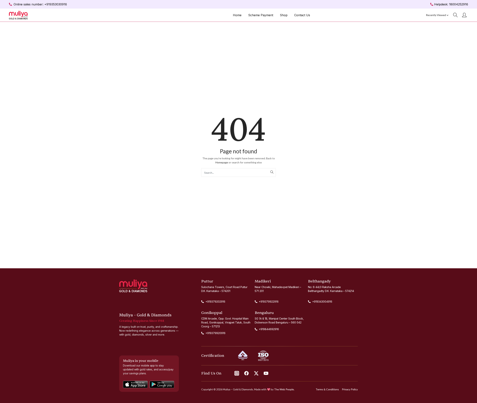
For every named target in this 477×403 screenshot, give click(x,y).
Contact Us (302, 15)
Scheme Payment (260, 15)
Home (237, 15)
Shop (284, 15)
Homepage (221, 162)
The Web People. (284, 389)
